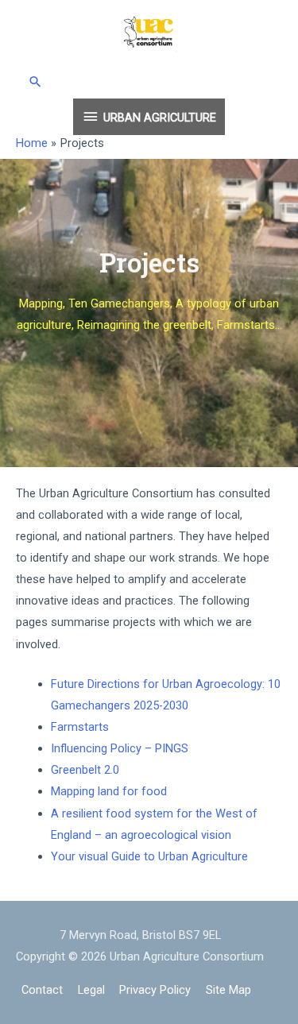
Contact (42, 990)
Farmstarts (80, 727)
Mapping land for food (109, 791)
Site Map (228, 990)
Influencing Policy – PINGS (121, 748)
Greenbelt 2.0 (85, 770)
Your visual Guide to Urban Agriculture (151, 856)
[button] (149, 81)
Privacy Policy (155, 990)
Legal (91, 990)
